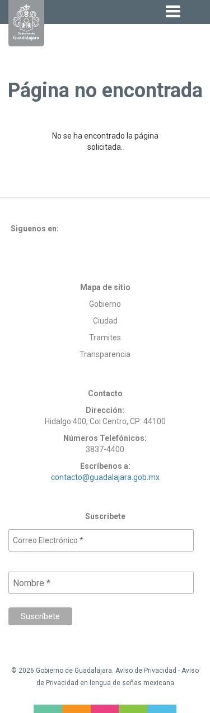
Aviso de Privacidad (145, 670)
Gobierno (105, 304)
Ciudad (105, 320)
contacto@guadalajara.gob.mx (105, 477)
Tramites (105, 337)
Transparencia (105, 354)
